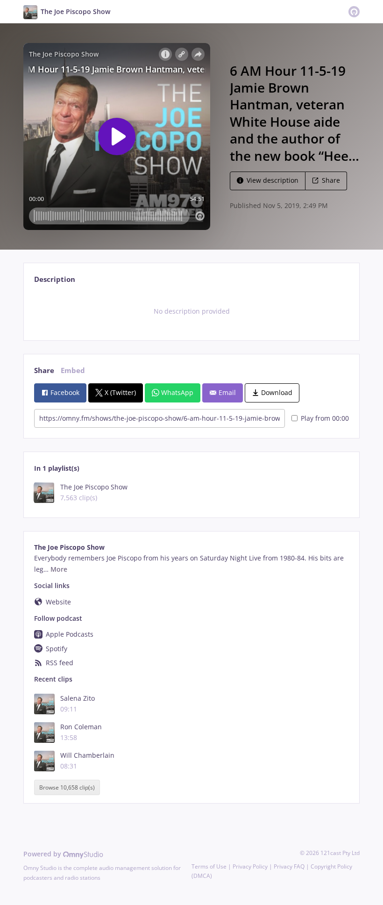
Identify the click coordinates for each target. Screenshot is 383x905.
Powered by (43, 853)
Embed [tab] (73, 370)
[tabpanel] (191, 311)
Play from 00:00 (325, 418)
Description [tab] (54, 279)
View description (272, 180)
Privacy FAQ (289, 866)
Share (331, 180)
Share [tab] (44, 370)
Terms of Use (209, 866)
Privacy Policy (250, 866)
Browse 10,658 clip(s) (67, 787)
